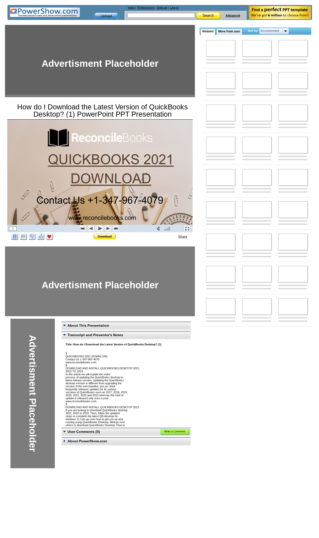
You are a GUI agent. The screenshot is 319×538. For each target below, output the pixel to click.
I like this (40, 236)
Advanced (233, 15)
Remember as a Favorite (49, 236)
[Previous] (91, 228)
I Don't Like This (32, 236)
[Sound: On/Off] (159, 228)
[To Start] (83, 228)
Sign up (162, 7)
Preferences (145, 7)
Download (105, 236)
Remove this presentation (14, 236)
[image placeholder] (220, 48)
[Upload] (106, 15)
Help (131, 7)
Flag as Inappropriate (23, 236)
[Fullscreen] (187, 228)
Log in (174, 7)
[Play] (99, 228)
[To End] (116, 228)
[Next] (107, 228)
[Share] (175, 236)
